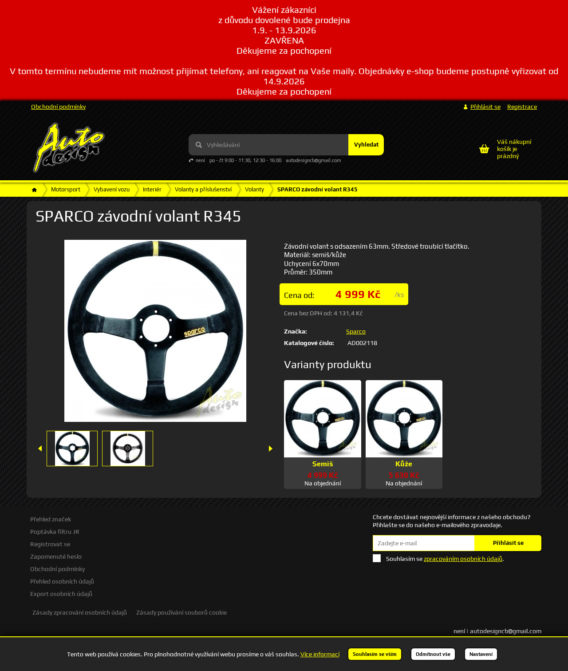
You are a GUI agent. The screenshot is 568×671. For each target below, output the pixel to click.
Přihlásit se (508, 543)
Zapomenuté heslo (56, 556)
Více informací (319, 654)
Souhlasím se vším (375, 654)
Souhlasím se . (445, 559)
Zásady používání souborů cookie (181, 612)
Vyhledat (366, 144)
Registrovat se (50, 544)
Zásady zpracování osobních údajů (79, 612)
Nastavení (481, 654)
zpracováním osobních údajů (463, 558)
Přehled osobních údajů (62, 581)
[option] (72, 448)
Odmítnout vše (433, 654)
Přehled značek (50, 519)
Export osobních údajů (61, 593)
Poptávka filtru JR (54, 531)
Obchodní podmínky (58, 106)
